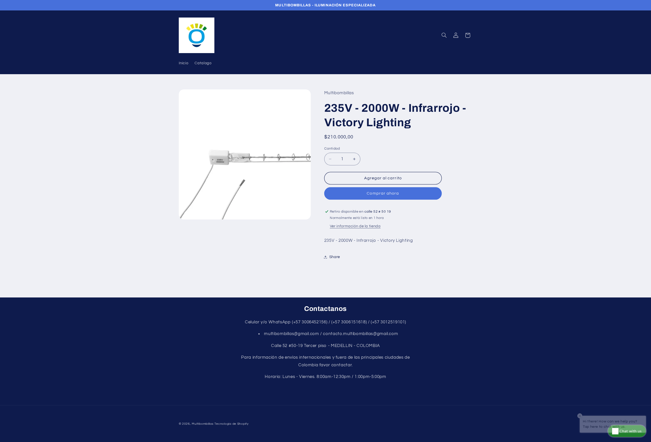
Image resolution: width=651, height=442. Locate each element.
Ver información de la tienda (355, 226)
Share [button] (334, 257)
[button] (444, 35)
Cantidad (332, 148)
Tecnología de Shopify (231, 423)
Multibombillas (202, 423)
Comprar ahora (383, 193)
